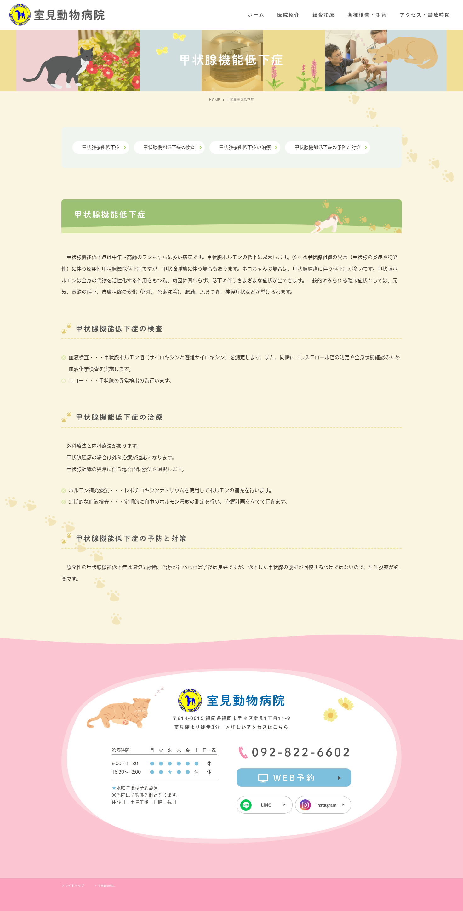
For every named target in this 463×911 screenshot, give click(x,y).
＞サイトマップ (72, 885)
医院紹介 (288, 14)
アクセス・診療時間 (425, 14)
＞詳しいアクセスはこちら (257, 727)
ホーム (256, 14)
